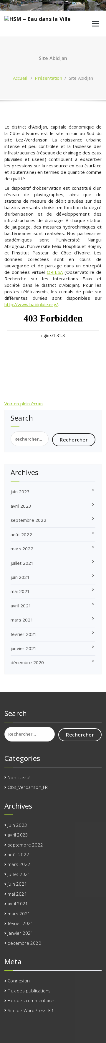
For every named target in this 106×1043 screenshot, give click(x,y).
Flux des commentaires (32, 1000)
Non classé (19, 777)
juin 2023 (20, 491)
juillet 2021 (22, 563)
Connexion (19, 981)
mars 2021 (22, 620)
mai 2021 (20, 591)
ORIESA (55, 272)
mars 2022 (22, 549)
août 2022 (21, 534)
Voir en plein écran (23, 403)
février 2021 (24, 634)
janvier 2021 (24, 648)
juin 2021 (20, 577)
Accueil (20, 78)
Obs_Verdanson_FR (28, 787)
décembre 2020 (27, 662)
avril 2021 (21, 606)
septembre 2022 (28, 520)
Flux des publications (29, 991)
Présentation (48, 78)
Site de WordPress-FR (30, 1010)
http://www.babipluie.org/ (31, 304)
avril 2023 (21, 506)
